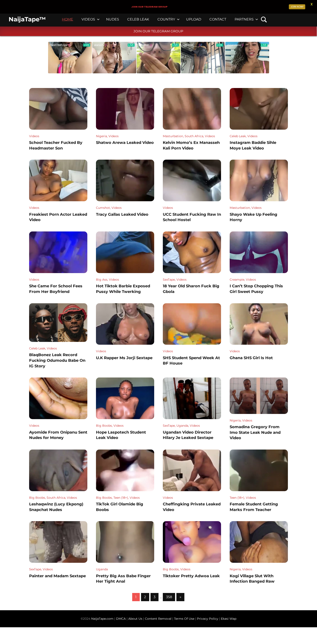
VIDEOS (88, 19)
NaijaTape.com (102, 619)
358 (169, 597)
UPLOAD (193, 19)
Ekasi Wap (228, 619)
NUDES (112, 19)
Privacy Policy (207, 619)
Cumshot (103, 208)
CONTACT (217, 19)
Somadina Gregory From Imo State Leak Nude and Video (255, 432)
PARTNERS (244, 19)
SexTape (169, 279)
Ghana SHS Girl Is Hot (251, 357)
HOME (67, 19)
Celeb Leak (238, 136)
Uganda (182, 426)
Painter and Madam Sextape (57, 576)
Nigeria (101, 136)
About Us (135, 619)
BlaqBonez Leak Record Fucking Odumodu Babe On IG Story (57, 360)
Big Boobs (104, 426)
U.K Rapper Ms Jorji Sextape (124, 357)
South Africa (194, 136)
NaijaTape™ (27, 19)
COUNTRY (166, 19)
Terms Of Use (184, 619)
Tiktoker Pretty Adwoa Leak (191, 576)
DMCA (121, 619)
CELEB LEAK (138, 19)
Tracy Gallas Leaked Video (122, 214)
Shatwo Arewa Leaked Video (125, 142)
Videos (34, 136)
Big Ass (101, 279)
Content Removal (157, 619)
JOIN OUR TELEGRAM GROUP (158, 31)
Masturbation (173, 136)
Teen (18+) (120, 498)
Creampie (237, 279)
